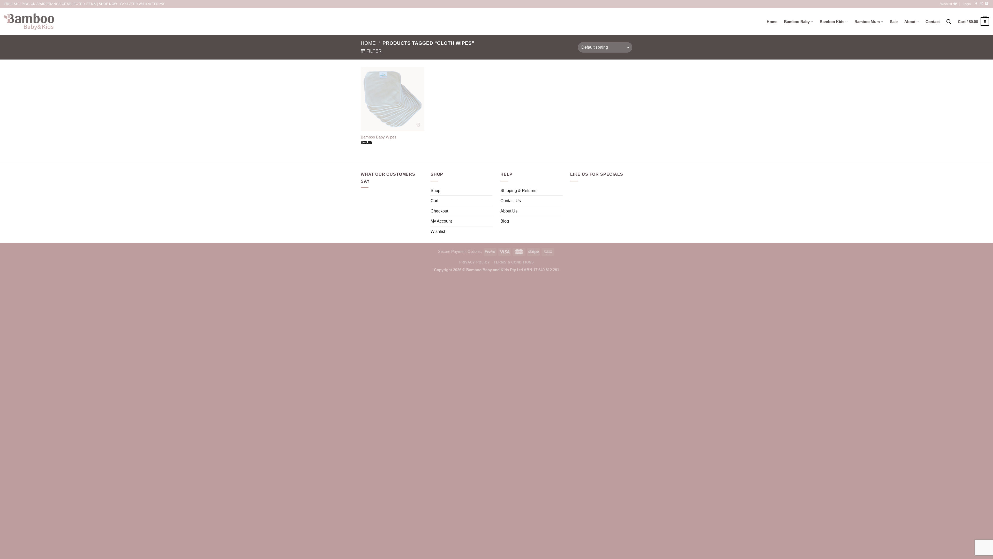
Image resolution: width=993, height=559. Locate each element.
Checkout (439, 211)
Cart (434, 200)
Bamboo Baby (797, 22)
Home (772, 22)
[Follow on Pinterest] (986, 4)
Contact (933, 22)
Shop (435, 190)
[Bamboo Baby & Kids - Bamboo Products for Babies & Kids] (29, 22)
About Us (508, 211)
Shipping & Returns (518, 190)
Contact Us (510, 200)
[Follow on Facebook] (976, 4)
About (909, 22)
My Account (441, 221)
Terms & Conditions (514, 262)
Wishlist (438, 231)
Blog (504, 221)
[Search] (948, 21)
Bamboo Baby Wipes (378, 137)
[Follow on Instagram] (981, 4)
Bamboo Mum (867, 22)
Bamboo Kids (832, 22)
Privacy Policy (474, 262)
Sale (894, 22)
